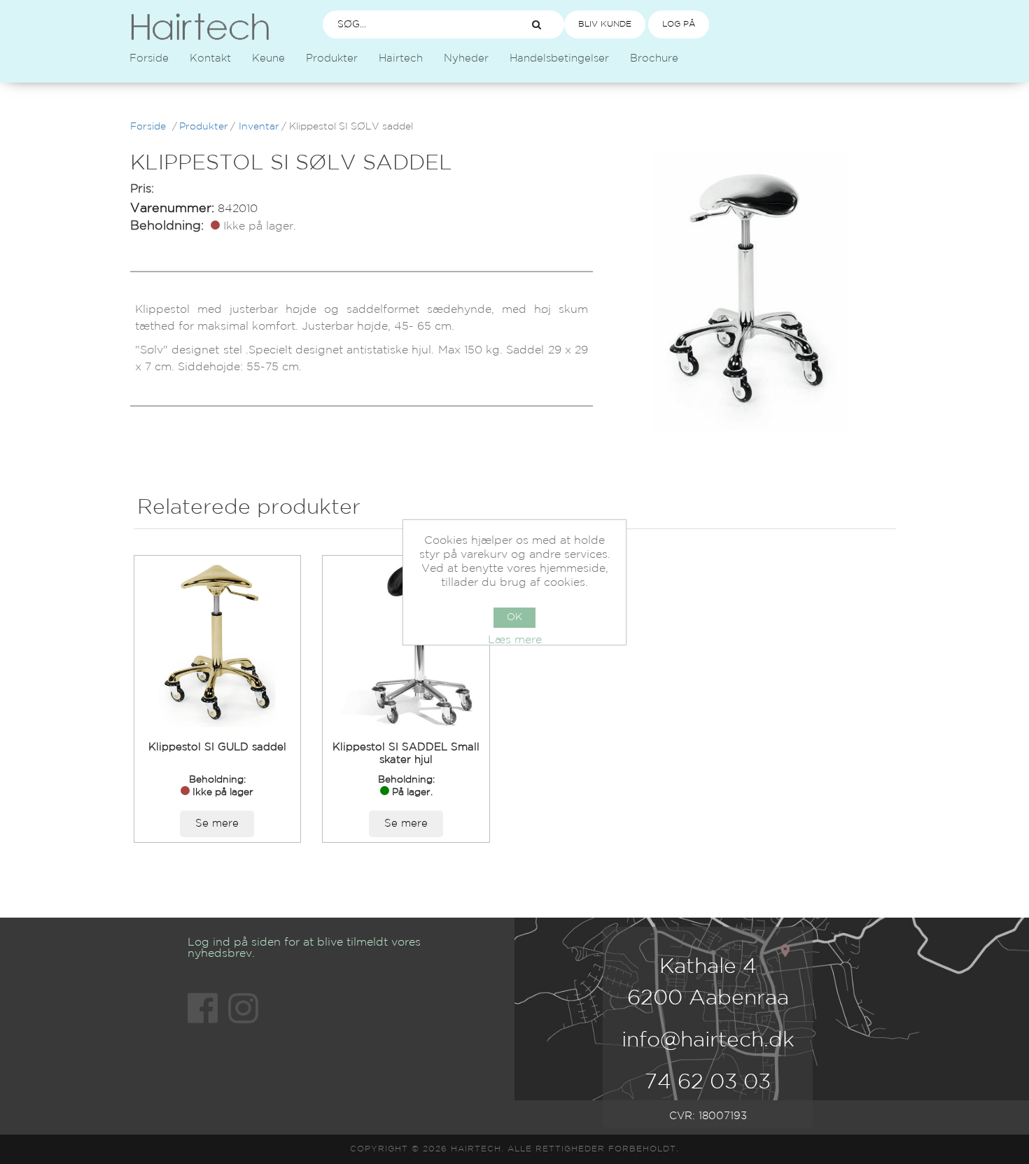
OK (514, 617)
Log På (678, 24)
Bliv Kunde (604, 24)
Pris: (142, 189)
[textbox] (414, 24)
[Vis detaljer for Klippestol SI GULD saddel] (217, 644)
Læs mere (515, 640)
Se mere (217, 823)
